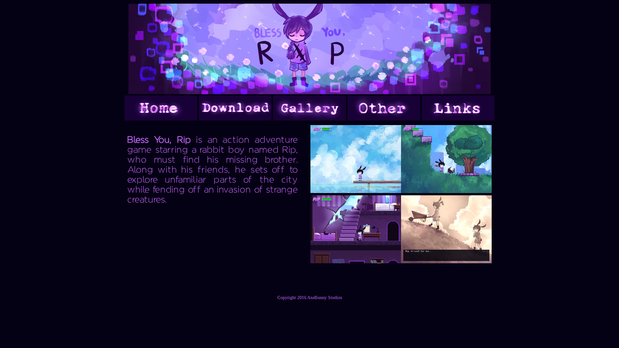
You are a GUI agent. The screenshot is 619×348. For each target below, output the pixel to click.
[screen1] (355, 190)
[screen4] (446, 260)
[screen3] (355, 260)
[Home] (161, 118)
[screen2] (446, 190)
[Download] (235, 118)
